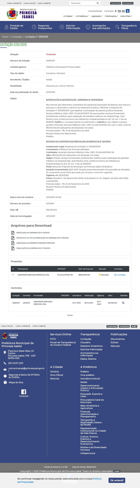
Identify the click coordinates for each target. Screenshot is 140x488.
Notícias (54, 378)
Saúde (83, 382)
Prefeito (84, 371)
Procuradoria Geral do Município (92, 400)
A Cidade (67, 16)
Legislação (96, 16)
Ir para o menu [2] (29, 3)
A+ (119, 11)
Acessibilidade (95, 11)
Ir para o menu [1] (7, 326)
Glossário (85, 342)
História (54, 371)
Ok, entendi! (116, 480)
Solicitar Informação (91, 349)
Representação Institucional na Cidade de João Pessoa (93, 430)
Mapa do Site (16, 382)
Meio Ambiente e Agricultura (89, 406)
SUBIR (134, 326)
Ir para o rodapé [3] (44, 3)
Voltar (70, 315)
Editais (114, 342)
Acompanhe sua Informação (89, 354)
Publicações (111, 16)
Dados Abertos (88, 358)
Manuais (115, 346)
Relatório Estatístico (91, 346)
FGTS (53, 339)
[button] (97, 3)
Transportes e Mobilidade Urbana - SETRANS (91, 422)
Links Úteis (125, 16)
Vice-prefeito (87, 375)
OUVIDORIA (128, 3)
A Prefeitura (82, 16)
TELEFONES (116, 3)
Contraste (109, 11)
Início (5, 36)
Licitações (16, 36)
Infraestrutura (87, 453)
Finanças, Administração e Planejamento (89, 414)
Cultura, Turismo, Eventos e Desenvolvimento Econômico (89, 440)
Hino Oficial (56, 375)
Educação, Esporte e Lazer (91, 395)
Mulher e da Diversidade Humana (93, 448)
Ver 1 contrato (120, 275)
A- (123, 11)
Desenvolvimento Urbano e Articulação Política (91, 388)
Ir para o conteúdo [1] (14, 3)
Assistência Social (90, 378)
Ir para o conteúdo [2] (23, 326)
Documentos (118, 339)
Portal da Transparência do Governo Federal (63, 343)
